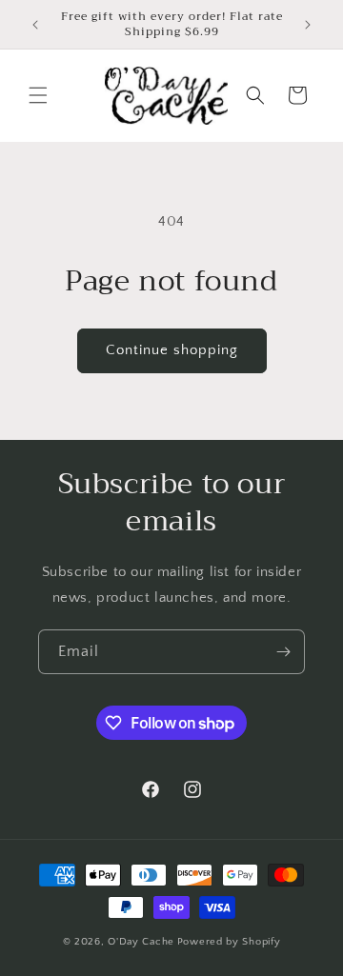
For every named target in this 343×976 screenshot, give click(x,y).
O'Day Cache (141, 941)
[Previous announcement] (35, 25)
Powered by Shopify (229, 941)
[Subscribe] (283, 651)
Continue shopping (172, 350)
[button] (38, 95)
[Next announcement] (308, 25)
